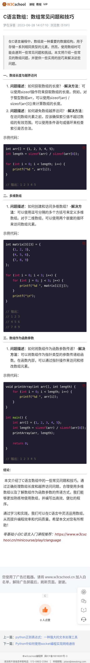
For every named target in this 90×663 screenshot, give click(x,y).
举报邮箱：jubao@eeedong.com (69, 661)
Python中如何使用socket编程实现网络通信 (45, 643)
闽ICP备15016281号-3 (56, 656)
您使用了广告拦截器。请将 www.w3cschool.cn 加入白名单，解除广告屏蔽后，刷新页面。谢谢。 (44, 579)
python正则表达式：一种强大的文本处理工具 (47, 637)
